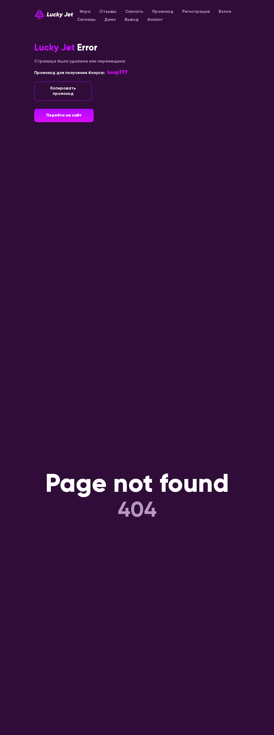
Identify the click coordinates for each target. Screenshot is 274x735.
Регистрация (196, 12)
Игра (85, 12)
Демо (110, 20)
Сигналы (86, 20)
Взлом (225, 12)
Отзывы (107, 12)
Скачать (134, 12)
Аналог (155, 20)
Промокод (162, 12)
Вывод (132, 20)
